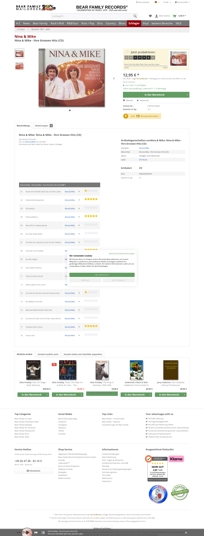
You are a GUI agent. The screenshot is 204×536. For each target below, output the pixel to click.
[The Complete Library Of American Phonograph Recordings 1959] (171, 370)
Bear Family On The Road (25, 427)
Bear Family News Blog (67, 418)
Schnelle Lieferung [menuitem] (155, 418)
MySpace (62, 427)
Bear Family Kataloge (23, 425)
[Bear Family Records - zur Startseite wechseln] (36, 8)
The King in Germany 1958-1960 (102, 383)
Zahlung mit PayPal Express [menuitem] (159, 434)
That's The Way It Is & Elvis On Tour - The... (67, 383)
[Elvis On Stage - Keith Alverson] (33, 370)
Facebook (62, 421)
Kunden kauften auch (48, 354)
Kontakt (61, 460)
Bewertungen (43, 125)
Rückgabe (62, 472)
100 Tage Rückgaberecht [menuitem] (158, 421)
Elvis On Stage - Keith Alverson (33, 383)
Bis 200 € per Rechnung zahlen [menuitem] (160, 424)
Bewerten (144, 100)
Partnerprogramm (109, 472)
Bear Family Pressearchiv (25, 430)
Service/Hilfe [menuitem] (182, 2)
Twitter (61, 430)
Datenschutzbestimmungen (122, 253)
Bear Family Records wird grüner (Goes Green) (77, 457)
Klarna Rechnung (109, 457)
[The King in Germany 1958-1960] (102, 370)
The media (106, 475)
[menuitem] (94, 16)
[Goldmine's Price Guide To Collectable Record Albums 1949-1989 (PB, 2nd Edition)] (136, 370)
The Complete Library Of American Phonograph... (170, 384)
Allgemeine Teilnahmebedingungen (72, 454)
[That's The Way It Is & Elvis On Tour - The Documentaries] (68, 370)
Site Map (105, 466)
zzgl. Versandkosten (140, 78)
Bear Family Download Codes (27, 421)
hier (153, 518)
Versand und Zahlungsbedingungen (116, 469)
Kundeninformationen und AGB (115, 463)
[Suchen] (135, 16)
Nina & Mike (25, 36)
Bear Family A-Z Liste (23, 418)
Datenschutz (107, 478)
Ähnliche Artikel (24, 354)
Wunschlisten (143, 2)
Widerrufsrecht (64, 478)
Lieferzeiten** (64, 463)
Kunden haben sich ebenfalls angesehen (83, 354)
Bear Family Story (22, 434)
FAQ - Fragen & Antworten (113, 460)
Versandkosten (96, 514)
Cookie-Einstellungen (110, 454)
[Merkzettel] (150, 16)
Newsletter (62, 475)
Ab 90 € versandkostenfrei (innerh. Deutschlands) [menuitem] (168, 427)
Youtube (61, 434)
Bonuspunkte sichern (149, 116)
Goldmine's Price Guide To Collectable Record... (136, 384)
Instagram (62, 425)
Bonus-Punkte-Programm (69, 466)
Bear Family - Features (111, 421)
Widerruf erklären (102, 528)
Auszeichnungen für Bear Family (115, 425)
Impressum (106, 481)
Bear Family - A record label (113, 418)
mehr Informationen (100, 393)
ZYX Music (143, 159)
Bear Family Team (22, 437)
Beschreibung (23, 125)
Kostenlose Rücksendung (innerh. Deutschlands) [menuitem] (168, 430)
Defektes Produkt (65, 469)
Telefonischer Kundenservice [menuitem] (160, 437)
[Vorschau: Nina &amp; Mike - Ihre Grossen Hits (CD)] (19, 53)
